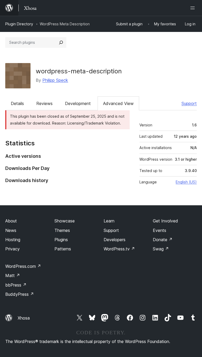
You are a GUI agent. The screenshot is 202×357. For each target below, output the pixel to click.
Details (17, 103)
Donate (163, 239)
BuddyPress (19, 294)
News (10, 230)
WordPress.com (23, 266)
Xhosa (24, 318)
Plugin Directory (19, 24)
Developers (114, 239)
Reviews (44, 103)
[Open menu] (193, 8)
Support (189, 103)
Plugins (61, 239)
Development (78, 103)
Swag (161, 248)
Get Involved (165, 220)
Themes (62, 230)
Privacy (12, 248)
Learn (109, 220)
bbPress (16, 285)
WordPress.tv (119, 248)
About (11, 220)
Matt (12, 275)
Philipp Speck (55, 80)
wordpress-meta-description (79, 71)
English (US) (186, 182)
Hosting (12, 239)
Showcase (64, 220)
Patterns (62, 248)
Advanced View (118, 103)
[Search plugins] (61, 42)
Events (159, 230)
